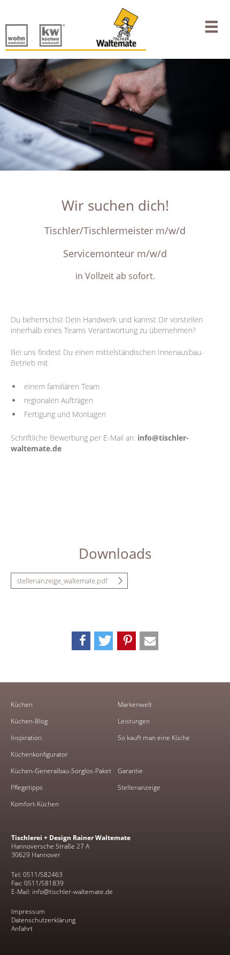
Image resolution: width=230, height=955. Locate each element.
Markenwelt (135, 704)
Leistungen (134, 721)
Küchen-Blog (29, 721)
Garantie (130, 771)
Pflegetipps (27, 787)
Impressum (28, 911)
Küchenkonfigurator (39, 754)
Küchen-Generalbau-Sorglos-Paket (61, 771)
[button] (81, 640)
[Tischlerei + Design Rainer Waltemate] (115, 29)
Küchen (22, 704)
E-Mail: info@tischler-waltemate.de (62, 891)
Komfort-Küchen (35, 804)
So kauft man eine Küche (154, 738)
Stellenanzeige (139, 787)
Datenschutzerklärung (43, 920)
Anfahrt (22, 928)
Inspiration (26, 738)
